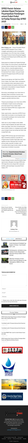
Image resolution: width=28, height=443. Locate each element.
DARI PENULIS (18, 238)
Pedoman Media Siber (17, 438)
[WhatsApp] (12, 27)
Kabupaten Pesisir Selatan (18, 5)
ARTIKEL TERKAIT (10, 238)
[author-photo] (14, 227)
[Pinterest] (9, 27)
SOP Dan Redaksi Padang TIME (10, 437)
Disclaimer (4, 438)
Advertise (9, 438)
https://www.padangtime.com (14, 231)
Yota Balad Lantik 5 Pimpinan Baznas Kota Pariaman (13, 323)
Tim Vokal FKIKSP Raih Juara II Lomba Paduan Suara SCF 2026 (13, 333)
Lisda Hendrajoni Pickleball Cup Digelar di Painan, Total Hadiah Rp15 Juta (17, 245)
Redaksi (24, 438)
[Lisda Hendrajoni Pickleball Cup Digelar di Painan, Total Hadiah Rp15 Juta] (5, 245)
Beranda (3, 5)
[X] (6, 27)
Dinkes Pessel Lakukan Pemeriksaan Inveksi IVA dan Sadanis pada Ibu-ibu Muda (7, 209)
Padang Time (7, 24)
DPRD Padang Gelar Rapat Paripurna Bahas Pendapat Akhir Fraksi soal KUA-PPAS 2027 (13, 317)
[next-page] (5, 267)
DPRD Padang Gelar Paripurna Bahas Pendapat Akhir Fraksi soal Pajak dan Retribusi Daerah (13, 339)
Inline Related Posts (23, 158)
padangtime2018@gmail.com (14, 429)
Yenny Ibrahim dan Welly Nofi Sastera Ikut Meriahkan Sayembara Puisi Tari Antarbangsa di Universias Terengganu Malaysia (21, 211)
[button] (2, 2)
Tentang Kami (20, 437)
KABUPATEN (8, 5)
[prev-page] (2, 267)
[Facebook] (2, 27)
